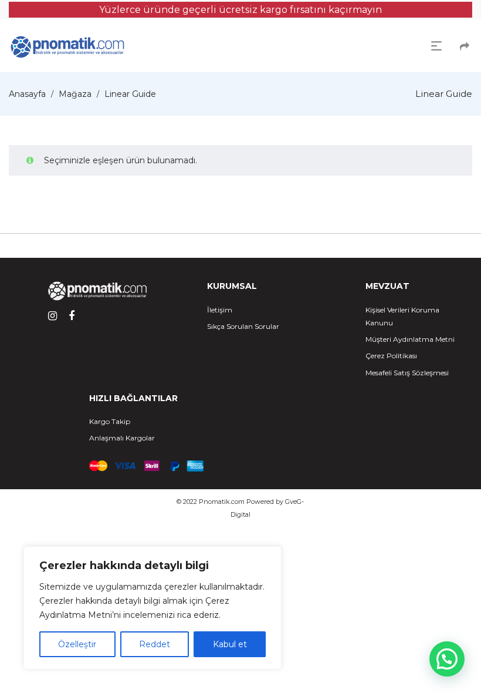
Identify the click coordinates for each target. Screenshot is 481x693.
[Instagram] (52, 316)
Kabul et (230, 644)
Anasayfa (27, 94)
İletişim (219, 309)
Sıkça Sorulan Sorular (243, 326)
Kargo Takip (109, 421)
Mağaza (75, 94)
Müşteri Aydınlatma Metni (410, 339)
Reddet (154, 644)
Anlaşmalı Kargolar (122, 437)
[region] (152, 608)
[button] (447, 659)
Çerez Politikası (391, 355)
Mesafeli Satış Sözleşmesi (407, 372)
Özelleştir (77, 644)
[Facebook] (71, 316)
